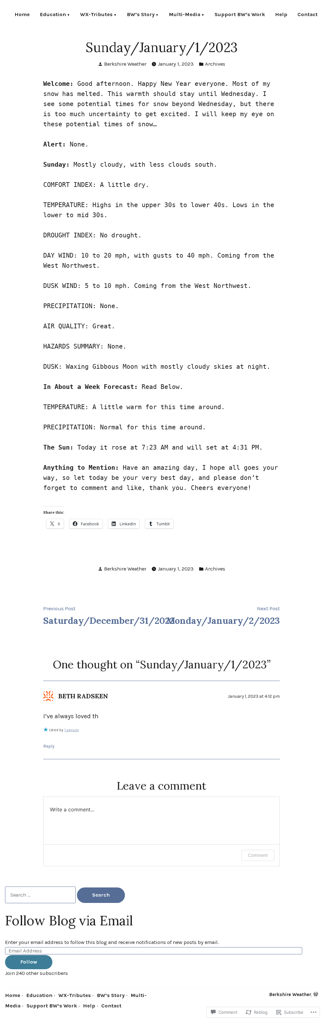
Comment (258, 855)
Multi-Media (184, 15)
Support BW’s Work (239, 15)
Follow (28, 962)
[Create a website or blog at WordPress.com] (316, 994)
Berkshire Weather (125, 64)
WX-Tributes (96, 15)
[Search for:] (41, 895)
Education (53, 15)
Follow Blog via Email (69, 920)
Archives (215, 64)
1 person (71, 730)
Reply (48, 746)
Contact (307, 15)
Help (281, 15)
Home (22, 15)
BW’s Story (141, 15)
